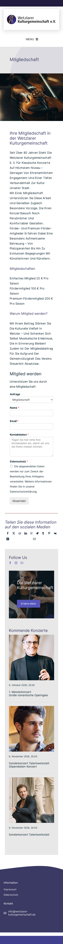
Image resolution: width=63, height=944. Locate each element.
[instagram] (16, 563)
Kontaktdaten (19, 434)
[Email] (34, 539)
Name (14, 407)
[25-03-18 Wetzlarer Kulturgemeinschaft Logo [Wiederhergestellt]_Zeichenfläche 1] (31, 13)
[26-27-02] (31, 707)
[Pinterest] (49, 534)
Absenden (19, 501)
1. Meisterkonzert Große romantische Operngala (28, 693)
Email (14, 421)
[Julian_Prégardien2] (31, 778)
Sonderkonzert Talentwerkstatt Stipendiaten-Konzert (29, 765)
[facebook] (10, 563)
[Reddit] (20, 534)
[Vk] (55, 534)
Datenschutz (19, 461)
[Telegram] (37, 534)
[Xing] (8, 539)
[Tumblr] (43, 534)
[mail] (22, 563)
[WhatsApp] (31, 534)
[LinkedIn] (26, 534)
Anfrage (15, 394)
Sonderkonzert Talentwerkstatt (29, 834)
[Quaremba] (31, 636)
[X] (14, 534)
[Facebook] (8, 534)
